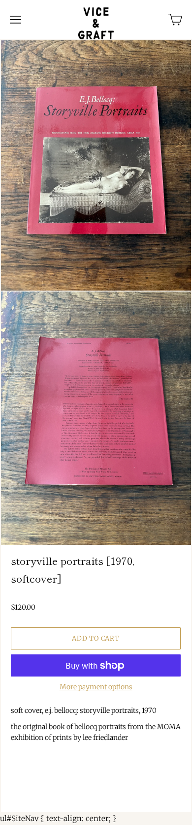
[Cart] (175, 19)
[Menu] (15, 19)
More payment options (96, 686)
